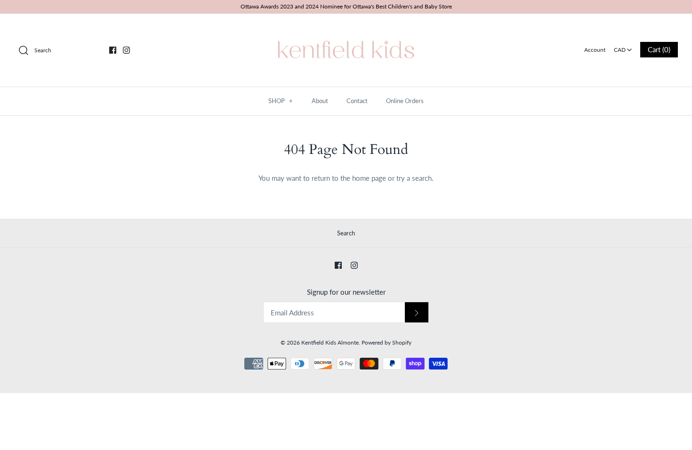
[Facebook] (112, 50)
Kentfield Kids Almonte (330, 342)
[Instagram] (126, 50)
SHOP (280, 100)
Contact (357, 100)
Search (346, 233)
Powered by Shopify (386, 342)
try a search (414, 178)
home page (369, 178)
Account (594, 49)
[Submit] (416, 312)
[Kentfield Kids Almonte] (346, 28)
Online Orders (405, 100)
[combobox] (623, 46)
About (320, 100)
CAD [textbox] (623, 46)
